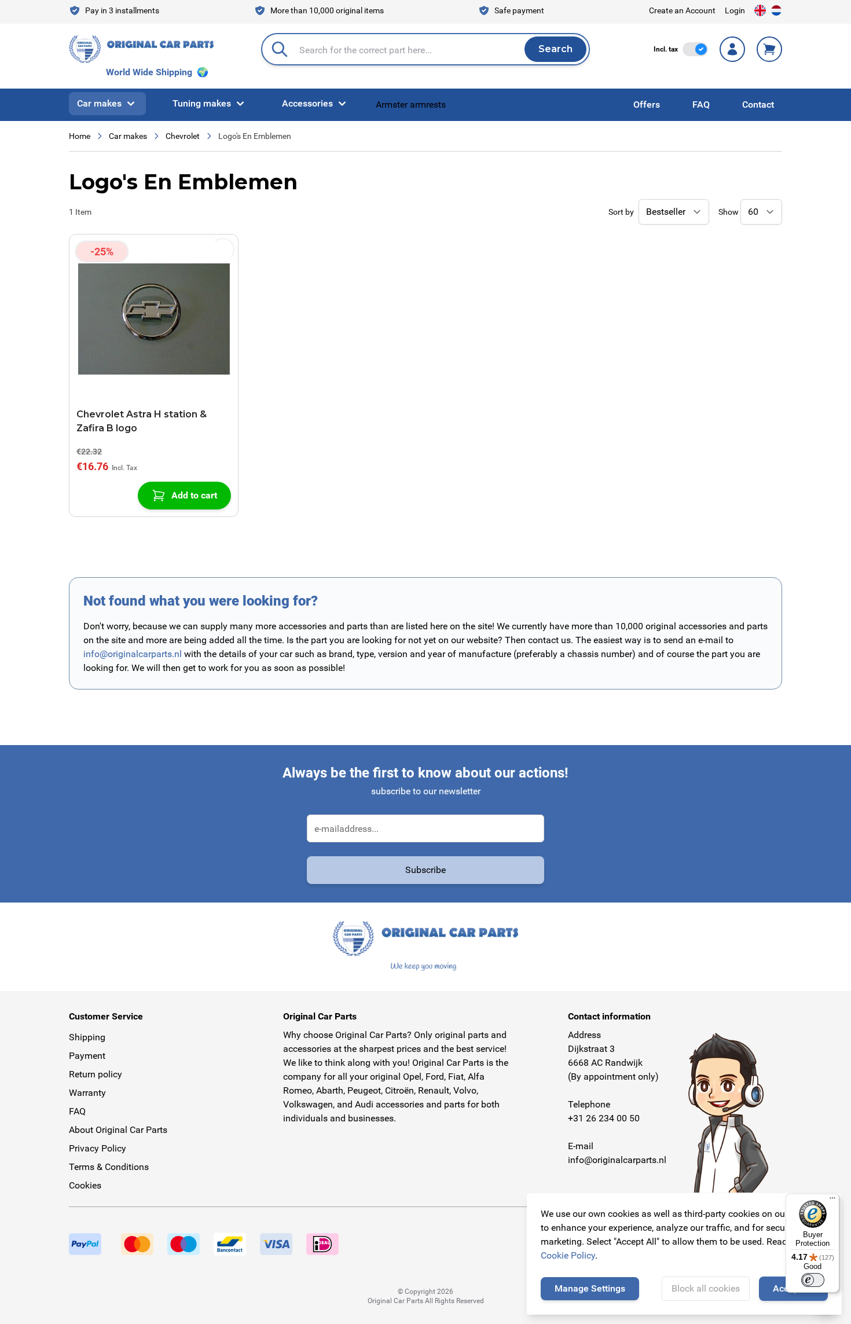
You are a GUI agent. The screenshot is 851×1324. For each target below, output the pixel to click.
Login (735, 10)
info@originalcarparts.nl (132, 653)
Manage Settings (590, 1288)
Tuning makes (202, 103)
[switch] (695, 49)
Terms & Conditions (109, 1166)
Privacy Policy (97, 1148)
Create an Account (682, 10)
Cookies (85, 1185)
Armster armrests (411, 104)
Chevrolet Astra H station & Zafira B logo (141, 421)
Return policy (95, 1074)
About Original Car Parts (118, 1129)
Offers (646, 104)
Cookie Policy (568, 1255)
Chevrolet (183, 136)
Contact (758, 104)
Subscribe (425, 869)
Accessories (307, 103)
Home (79, 136)
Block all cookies (706, 1288)
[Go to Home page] (141, 49)
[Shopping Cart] (769, 49)
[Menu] (832, 1201)
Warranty (87, 1092)
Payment (87, 1055)
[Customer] (732, 49)
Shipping (87, 1037)
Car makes (99, 103)
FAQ (701, 104)
